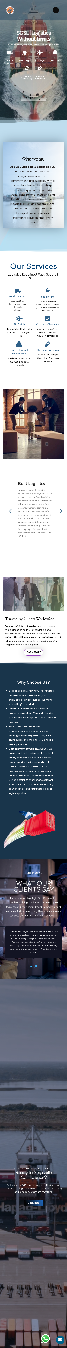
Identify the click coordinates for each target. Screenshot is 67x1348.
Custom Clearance (40, 77)
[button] (56, 10)
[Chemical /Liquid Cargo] (27, 68)
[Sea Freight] (25, 52)
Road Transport (9, 61)
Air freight (40, 60)
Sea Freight (25, 60)
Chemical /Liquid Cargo (27, 77)
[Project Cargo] (55, 52)
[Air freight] (40, 52)
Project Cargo (55, 60)
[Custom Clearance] (40, 68)
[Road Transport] (10, 52)
